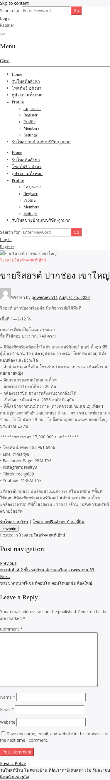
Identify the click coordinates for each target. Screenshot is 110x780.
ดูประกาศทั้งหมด (27, 95)
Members (31, 128)
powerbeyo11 (45, 297)
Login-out (32, 108)
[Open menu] (2, 33)
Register (7, 25)
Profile (18, 102)
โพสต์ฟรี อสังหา (26, 88)
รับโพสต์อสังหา (26, 81)
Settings (30, 135)
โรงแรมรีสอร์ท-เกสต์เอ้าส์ (23, 260)
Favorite (9, 528)
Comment (11, 629)
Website (7, 722)
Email (7, 709)
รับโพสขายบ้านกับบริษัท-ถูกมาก (41, 142)
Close (4, 61)
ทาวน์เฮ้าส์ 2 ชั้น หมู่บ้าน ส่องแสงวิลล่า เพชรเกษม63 (47, 566)
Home (17, 74)
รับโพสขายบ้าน (14, 521)
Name (7, 697)
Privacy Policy (13, 763)
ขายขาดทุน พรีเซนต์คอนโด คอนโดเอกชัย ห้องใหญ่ (46, 580)
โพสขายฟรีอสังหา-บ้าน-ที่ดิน (58, 521)
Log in (6, 18)
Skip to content (14, 3)
